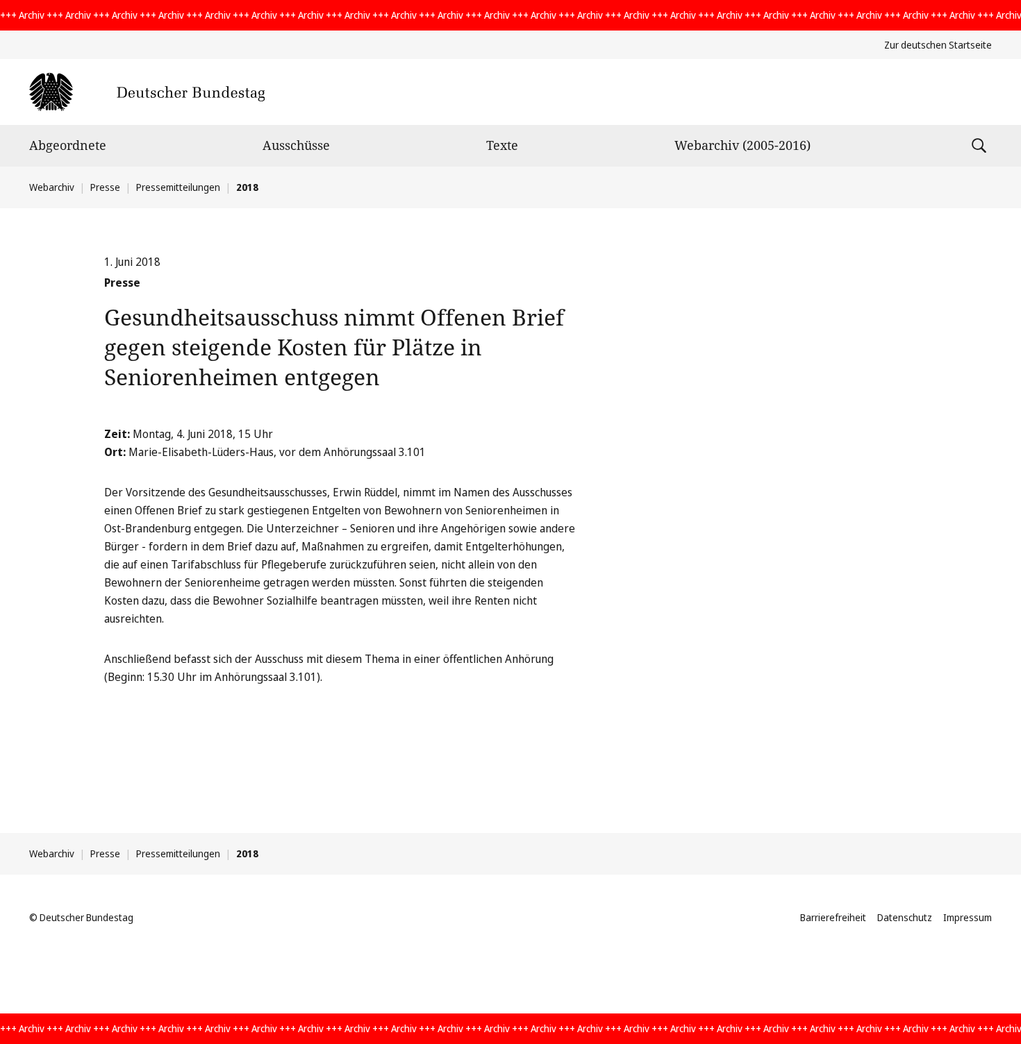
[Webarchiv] (147, 92)
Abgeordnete (67, 145)
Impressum (967, 917)
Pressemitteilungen (178, 187)
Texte (502, 145)
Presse (105, 187)
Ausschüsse (296, 145)
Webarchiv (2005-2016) (742, 145)
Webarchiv (51, 187)
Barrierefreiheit (833, 917)
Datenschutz (904, 917)
